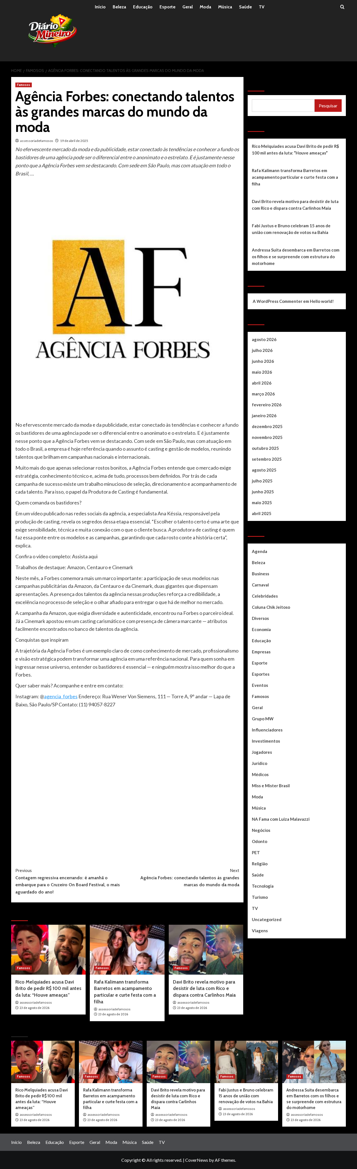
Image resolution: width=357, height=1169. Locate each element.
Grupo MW (263, 718)
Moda (205, 6)
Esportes (260, 674)
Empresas (261, 651)
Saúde (245, 6)
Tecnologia (263, 885)
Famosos (23, 85)
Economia (261, 629)
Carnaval (260, 584)
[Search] (342, 7)
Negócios (261, 830)
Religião (259, 863)
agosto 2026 (264, 339)
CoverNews (196, 1160)
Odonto (259, 841)
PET (256, 852)
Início (100, 6)
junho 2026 (263, 361)
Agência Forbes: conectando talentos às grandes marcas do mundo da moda (189, 877)
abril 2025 (261, 513)
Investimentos (266, 740)
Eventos (260, 685)
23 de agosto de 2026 (34, 1008)
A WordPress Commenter (277, 301)
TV (261, 6)
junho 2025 (263, 491)
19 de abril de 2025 (74, 141)
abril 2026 (261, 382)
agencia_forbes (61, 696)
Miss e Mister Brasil (271, 785)
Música (225, 6)
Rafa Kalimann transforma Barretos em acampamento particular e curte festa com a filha (295, 177)
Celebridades (265, 595)
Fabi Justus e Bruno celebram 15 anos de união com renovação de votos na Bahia (291, 229)
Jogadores (262, 752)
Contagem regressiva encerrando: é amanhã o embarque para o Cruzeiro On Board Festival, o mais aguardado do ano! (67, 881)
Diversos (260, 618)
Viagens (260, 930)
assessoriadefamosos (36, 141)
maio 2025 (262, 502)
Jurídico (259, 763)
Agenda (259, 551)
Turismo (260, 897)
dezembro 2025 (267, 426)
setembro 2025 (267, 459)
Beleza (119, 6)
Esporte (167, 6)
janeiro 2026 (264, 415)
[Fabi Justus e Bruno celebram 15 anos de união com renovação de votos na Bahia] (246, 1062)
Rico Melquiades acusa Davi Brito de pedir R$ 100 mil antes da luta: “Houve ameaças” (48, 988)
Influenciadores (267, 729)
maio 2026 (262, 372)
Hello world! (322, 301)
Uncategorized (266, 919)
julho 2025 (262, 480)
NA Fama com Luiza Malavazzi (281, 819)
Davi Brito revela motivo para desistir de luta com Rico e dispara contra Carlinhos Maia (204, 988)
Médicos (260, 774)
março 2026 (263, 393)
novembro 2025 (267, 437)
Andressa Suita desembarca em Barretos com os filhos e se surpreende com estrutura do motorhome (295, 256)
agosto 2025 (264, 469)
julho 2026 (262, 350)
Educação (143, 6)
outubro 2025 (265, 448)
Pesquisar (261, 84)
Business (260, 573)
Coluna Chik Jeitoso (271, 607)
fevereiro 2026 (266, 404)
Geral (187, 6)
